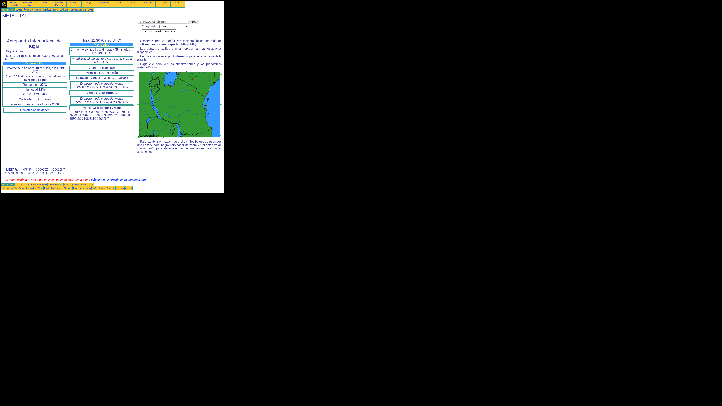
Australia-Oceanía (78, 10)
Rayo (88, 3)
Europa (19, 10)
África (26, 10)
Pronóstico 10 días (29, 4)
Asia (66, 10)
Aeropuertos (103, 3)
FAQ (119, 3)
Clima (44, 3)
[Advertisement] (69, 28)
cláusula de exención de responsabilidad (118, 179)
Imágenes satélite (14, 4)
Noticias (163, 3)
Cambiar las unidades (34, 110)
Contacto (148, 3)
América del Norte (38, 10)
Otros (90, 10)
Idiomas (133, 3)
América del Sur (55, 10)
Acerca (178, 3)
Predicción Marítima (59, 4)
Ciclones (74, 3)
